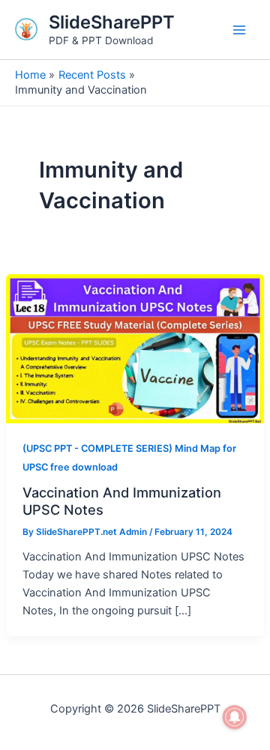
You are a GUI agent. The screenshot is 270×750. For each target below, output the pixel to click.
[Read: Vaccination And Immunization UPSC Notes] (135, 347)
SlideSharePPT (112, 22)
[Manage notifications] (235, 717)
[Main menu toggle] (239, 30)
